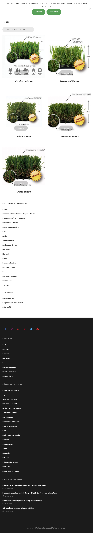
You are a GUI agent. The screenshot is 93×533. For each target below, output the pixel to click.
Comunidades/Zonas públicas (13, 218)
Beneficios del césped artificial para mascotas (22, 500)
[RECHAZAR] (90, 8)
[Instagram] (12, 329)
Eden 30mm (24, 136)
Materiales (6, 254)
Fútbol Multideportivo (10, 227)
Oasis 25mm (24, 191)
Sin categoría (7, 281)
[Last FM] (18, 329)
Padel (4, 258)
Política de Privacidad (43, 528)
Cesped (5, 209)
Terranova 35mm (69, 136)
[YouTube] (38, 329)
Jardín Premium (8, 241)
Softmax (5, 307)
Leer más (21, 73)
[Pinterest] (25, 329)
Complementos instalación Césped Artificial (18, 214)
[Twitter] (31, 329)
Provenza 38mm (69, 81)
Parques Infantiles (9, 263)
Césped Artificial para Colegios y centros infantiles (24, 485)
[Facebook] (5, 329)
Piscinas (5, 272)
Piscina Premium (8, 267)
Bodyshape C (7, 298)
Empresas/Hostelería (10, 223)
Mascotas (6, 249)
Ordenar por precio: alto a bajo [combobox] (15, 29)
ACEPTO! (38, 12)
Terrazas (5, 285)
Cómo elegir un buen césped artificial (18, 508)
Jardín (4, 236)
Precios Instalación (9, 276)
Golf (3, 232)
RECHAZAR (54, 12)
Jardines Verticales (9, 245)
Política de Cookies (58, 528)
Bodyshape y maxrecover (11, 303)
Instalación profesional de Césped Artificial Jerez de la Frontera (29, 493)
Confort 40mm (23, 81)
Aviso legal (31, 528)
